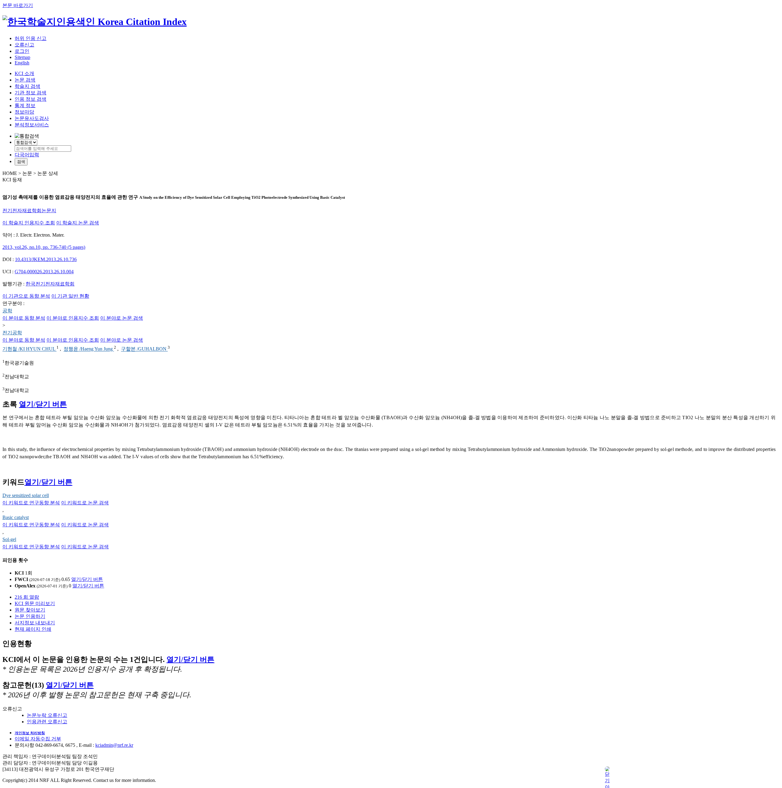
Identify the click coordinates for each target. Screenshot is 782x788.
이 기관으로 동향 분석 (26, 296)
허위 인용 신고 (30, 38)
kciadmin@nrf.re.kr (114, 745)
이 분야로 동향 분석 (23, 318)
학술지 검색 (27, 86)
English (22, 62)
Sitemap (22, 57)
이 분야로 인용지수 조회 (72, 318)
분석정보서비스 (32, 124)
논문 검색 (25, 79)
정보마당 (24, 111)
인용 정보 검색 (30, 99)
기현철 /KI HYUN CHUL (29, 349)
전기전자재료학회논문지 (29, 210)
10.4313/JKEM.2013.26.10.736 (46, 259)
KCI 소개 (24, 73)
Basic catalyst (15, 517)
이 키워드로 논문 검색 (85, 502)
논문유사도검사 (32, 118)
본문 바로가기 (17, 5)
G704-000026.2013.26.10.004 (44, 271)
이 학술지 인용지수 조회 (28, 222)
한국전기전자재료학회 (50, 283)
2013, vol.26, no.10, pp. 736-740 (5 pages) (43, 247)
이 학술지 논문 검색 (77, 222)
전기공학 (12, 332)
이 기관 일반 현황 (70, 296)
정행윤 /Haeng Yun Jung (89, 349)
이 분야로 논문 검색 (121, 318)
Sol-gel (9, 539)
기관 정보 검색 (30, 92)
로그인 (22, 51)
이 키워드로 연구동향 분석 (31, 502)
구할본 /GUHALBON (144, 349)
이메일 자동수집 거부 (38, 738)
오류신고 (24, 44)
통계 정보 (25, 105)
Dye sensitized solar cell (25, 495)
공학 (7, 310)
